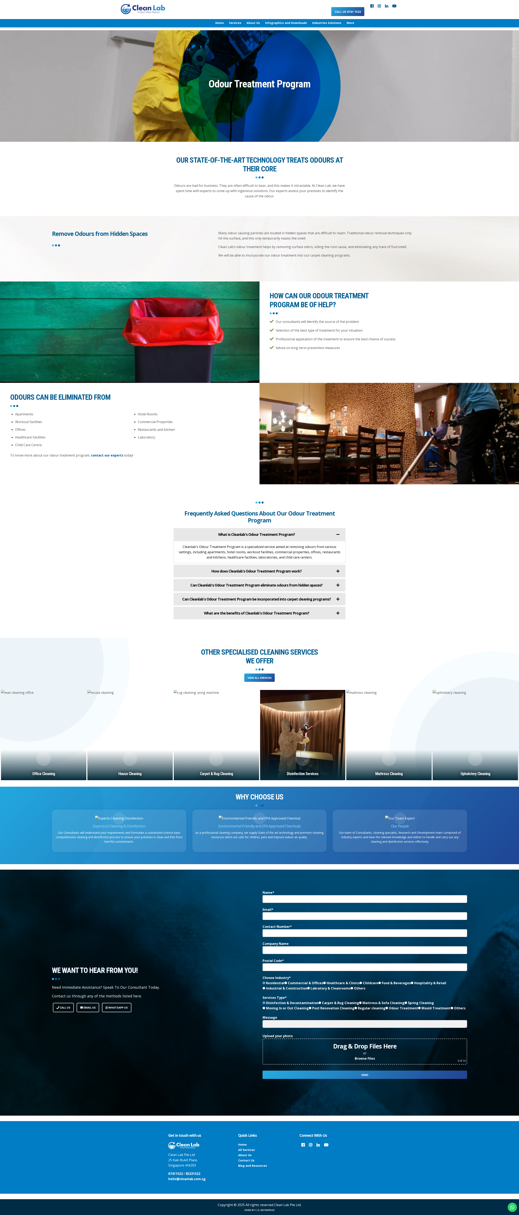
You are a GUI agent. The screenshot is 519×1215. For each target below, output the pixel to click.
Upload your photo (278, 1036)
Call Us (64, 1007)
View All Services (260, 678)
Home (242, 1144)
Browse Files (365, 1058)
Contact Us (246, 1160)
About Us (245, 1155)
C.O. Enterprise (265, 1210)
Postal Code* (273, 960)
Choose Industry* (277, 977)
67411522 (175, 1173)
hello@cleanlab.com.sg (187, 1179)
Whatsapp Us (118, 1007)
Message (270, 1017)
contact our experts (107, 455)
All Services (246, 1150)
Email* (268, 909)
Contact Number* (277, 926)
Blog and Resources (252, 1166)
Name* (268, 892)
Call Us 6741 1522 (348, 12)
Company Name (276, 943)
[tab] (259, 534)
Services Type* (275, 997)
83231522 (193, 1173)
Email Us (89, 1007)
